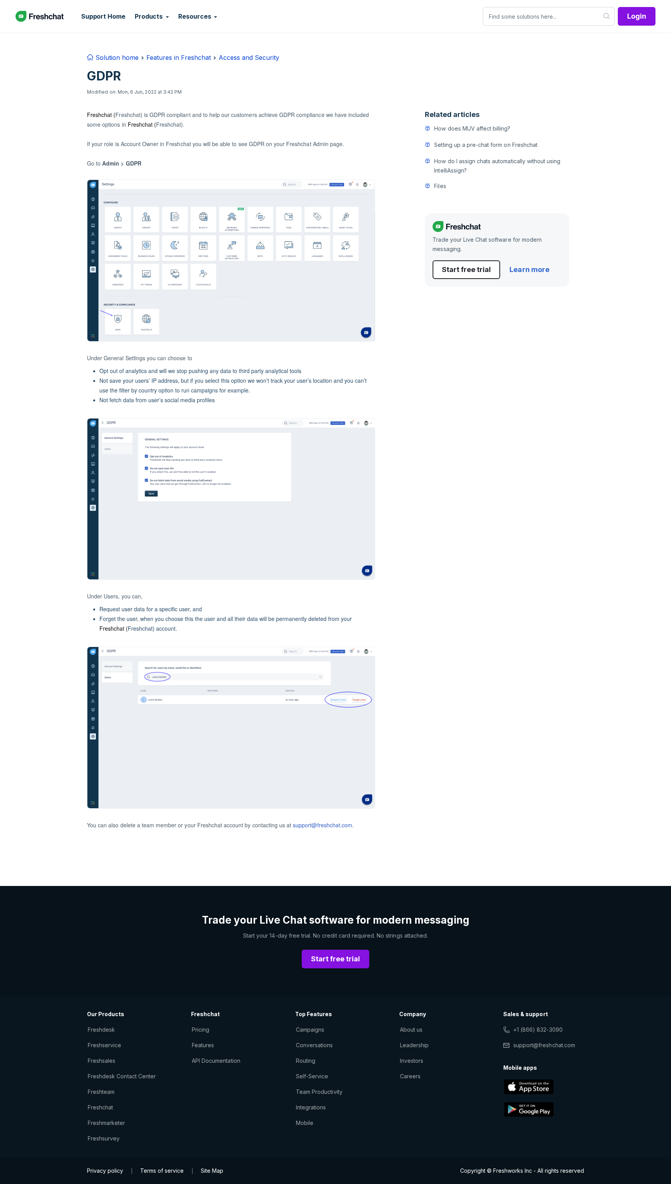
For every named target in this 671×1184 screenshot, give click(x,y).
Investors (411, 1060)
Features (203, 1045)
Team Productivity (319, 1091)
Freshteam (101, 1091)
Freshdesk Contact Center (122, 1076)
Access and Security (249, 57)
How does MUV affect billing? (472, 128)
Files (440, 186)
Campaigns (310, 1029)
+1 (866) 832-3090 (538, 1029)
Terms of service (162, 1170)
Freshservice (104, 1045)
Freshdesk (101, 1029)
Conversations (314, 1045)
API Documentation (216, 1060)
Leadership (414, 1045)
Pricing (200, 1029)
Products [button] (149, 16)
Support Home (103, 16)
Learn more (529, 269)
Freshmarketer (106, 1122)
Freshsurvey (104, 1138)
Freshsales (101, 1060)
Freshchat (100, 1107)
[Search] (607, 16)
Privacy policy (105, 1170)
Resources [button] (195, 16)
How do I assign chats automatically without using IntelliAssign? (497, 166)
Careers (410, 1076)
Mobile (304, 1122)
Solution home (116, 57)
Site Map (212, 1170)
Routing (305, 1060)
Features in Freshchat (178, 57)
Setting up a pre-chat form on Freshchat (485, 144)
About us (411, 1029)
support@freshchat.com (322, 825)
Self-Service (312, 1076)
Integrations (311, 1107)
